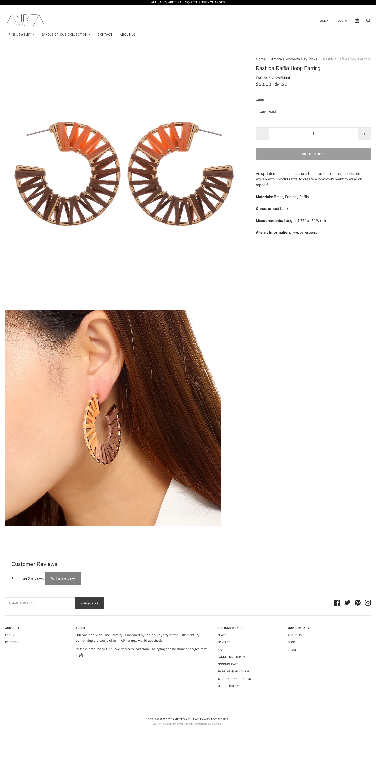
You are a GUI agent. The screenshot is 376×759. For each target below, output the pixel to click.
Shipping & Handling (233, 671)
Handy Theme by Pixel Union (173, 724)
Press (292, 649)
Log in (9, 635)
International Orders (234, 679)
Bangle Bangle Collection (64, 34)
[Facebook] (337, 603)
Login (342, 20)
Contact (105, 34)
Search (222, 635)
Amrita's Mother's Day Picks (294, 59)
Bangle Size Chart (231, 657)
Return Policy (228, 686)
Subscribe (89, 603)
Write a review (63, 578)
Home (261, 59)
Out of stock (313, 154)
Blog (291, 642)
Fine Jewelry (20, 34)
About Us (128, 34)
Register (11, 642)
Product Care (227, 664)
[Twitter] (347, 603)
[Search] (368, 22)
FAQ (220, 649)
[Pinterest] (358, 603)
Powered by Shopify (209, 724)
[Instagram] (368, 603)
